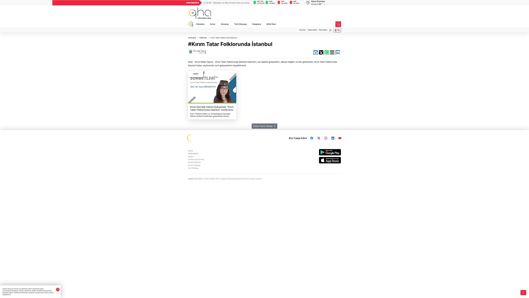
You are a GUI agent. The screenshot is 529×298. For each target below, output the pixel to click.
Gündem (200, 24)
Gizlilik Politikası (194, 162)
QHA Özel (271, 24)
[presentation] (248, 2)
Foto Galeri (323, 30)
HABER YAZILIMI (194, 179)
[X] (319, 138)
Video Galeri (312, 30)
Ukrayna (225, 24)
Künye (190, 151)
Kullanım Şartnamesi (196, 159)
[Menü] (330, 30)
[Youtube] (340, 138)
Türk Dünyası (240, 24)
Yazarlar (302, 30)
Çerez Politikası (194, 165)
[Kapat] (58, 290)
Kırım (212, 24)
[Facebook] (312, 138)
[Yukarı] (523, 292)
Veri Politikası (193, 168)
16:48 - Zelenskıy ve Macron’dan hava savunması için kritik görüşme (227, 3)
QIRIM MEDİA (193, 154)
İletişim (191, 156)
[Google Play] (323, 152)
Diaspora (256, 24)
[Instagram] (326, 138)
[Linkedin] (333, 138)
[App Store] (323, 160)
